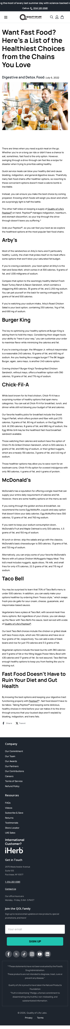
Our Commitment (14, 751)
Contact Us (10, 888)
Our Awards (11, 761)
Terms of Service (14, 781)
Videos (8, 807)
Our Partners (12, 766)
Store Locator (12, 827)
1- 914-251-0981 (12, 881)
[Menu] (6, 17)
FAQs (8, 802)
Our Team (10, 756)
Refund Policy (12, 786)
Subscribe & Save (14, 812)
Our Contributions (14, 771)
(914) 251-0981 (40, 8)
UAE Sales (10, 832)
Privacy (29, 1017)
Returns (9, 817)
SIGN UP (35, 941)
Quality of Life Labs (37, 1012)
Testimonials (11, 822)
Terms (40, 1017)
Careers (9, 776)
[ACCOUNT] (57, 17)
